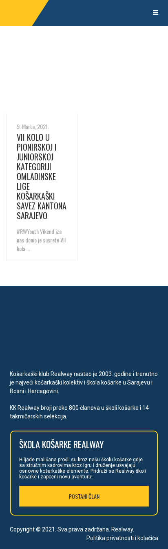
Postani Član (84, 496)
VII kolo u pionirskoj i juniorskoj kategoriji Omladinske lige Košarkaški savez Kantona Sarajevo (41, 176)
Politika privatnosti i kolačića (122, 538)
